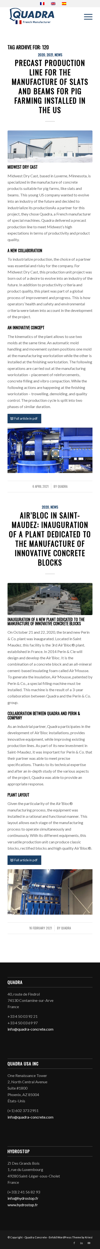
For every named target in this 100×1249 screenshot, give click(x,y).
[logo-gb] (41, 16)
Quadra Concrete (36, 1237)
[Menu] (85, 16)
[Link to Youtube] (88, 1243)
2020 (41, 54)
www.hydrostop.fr (23, 1204)
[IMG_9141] (50, 146)
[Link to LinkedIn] (81, 1243)
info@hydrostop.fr (23, 1198)
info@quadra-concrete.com (30, 1029)
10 (67, 468)
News (58, 54)
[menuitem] (85, 16)
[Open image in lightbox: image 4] (87, 911)
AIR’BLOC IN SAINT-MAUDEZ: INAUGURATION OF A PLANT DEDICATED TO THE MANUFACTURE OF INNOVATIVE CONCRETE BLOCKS (50, 539)
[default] (50, 599)
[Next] (81, 449)
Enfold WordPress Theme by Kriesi (70, 1237)
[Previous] (18, 449)
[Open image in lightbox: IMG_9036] (87, 470)
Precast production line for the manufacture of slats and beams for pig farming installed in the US (50, 86)
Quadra (62, 486)
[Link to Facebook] (74, 1243)
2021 (50, 54)
